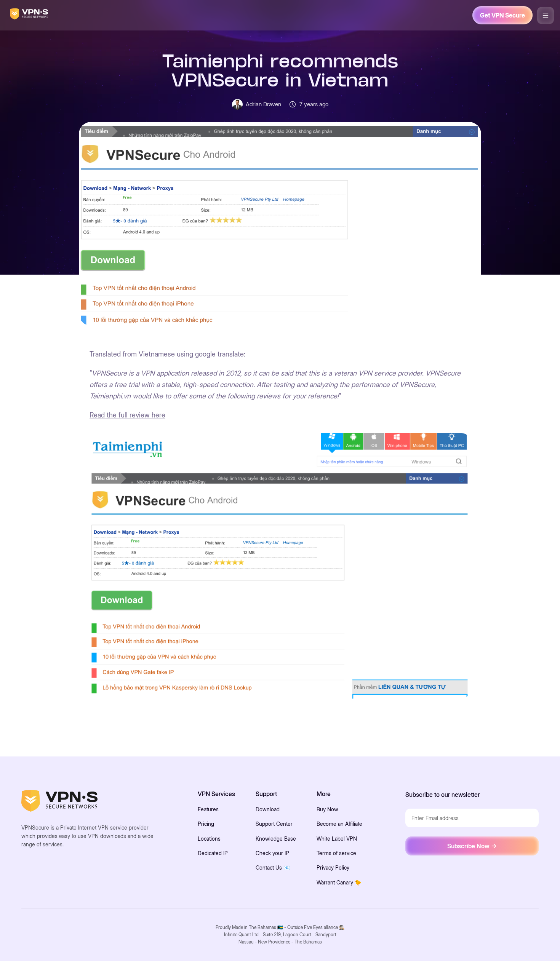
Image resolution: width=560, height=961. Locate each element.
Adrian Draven (263, 104)
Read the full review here (127, 415)
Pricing (206, 823)
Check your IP (272, 853)
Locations (209, 838)
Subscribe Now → (472, 846)
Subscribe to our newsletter (442, 794)
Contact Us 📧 (273, 867)
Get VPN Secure (502, 15)
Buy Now (327, 809)
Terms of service (336, 853)
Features (208, 809)
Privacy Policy (333, 867)
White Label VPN (337, 838)
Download (268, 809)
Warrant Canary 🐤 (339, 882)
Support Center (274, 823)
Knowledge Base (276, 838)
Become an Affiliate (339, 823)
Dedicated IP (213, 853)
